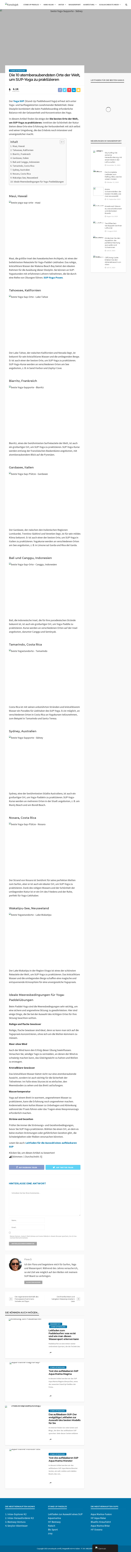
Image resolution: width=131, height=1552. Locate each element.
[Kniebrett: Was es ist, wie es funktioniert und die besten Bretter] (98, 205)
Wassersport (75, 4)
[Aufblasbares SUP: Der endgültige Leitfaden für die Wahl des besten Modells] (25, 1407)
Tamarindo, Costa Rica (23, 165)
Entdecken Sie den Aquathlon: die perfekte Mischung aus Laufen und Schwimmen (112, 242)
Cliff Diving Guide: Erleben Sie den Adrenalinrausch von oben (113, 261)
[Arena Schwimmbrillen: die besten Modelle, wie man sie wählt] (98, 191)
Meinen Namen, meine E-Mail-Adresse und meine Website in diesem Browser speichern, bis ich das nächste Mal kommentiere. (43, 1237)
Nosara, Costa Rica (22, 173)
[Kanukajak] (11, 5)
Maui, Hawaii (19, 146)
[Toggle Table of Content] (61, 142)
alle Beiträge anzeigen (33, 1282)
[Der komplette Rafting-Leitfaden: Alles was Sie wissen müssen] (98, 171)
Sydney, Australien (21, 169)
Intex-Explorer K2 (16, 1514)
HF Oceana (96, 1529)
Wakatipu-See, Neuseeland (25, 177)
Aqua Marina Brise (100, 1525)
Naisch (51, 1525)
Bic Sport (53, 1529)
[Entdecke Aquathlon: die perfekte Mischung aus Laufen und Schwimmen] (98, 237)
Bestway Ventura (16, 1521)
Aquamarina (54, 1518)
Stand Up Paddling (17, 70)
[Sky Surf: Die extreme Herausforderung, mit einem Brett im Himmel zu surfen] (98, 152)
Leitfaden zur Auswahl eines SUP (65, 1514)
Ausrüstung (88, 4)
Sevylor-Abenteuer (17, 1525)
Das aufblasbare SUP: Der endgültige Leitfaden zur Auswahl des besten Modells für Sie (64, 1418)
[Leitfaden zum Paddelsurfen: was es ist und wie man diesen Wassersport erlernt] (25, 1320)
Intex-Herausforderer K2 (20, 1518)
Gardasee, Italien (21, 158)
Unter (61, 4)
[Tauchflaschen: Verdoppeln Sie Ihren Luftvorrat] (98, 222)
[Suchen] (126, 4)
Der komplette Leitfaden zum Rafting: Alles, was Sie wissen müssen (113, 175)
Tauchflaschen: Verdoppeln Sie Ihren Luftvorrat (113, 225)
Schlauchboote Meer (109, 4)
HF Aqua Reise (98, 1518)
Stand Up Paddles (31, 4)
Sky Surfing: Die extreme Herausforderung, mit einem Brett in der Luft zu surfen (113, 157)
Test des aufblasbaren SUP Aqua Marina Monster (63, 1459)
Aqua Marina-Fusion (101, 1514)
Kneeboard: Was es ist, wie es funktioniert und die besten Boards (113, 209)
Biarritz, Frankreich (22, 154)
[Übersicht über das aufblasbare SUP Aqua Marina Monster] (25, 1450)
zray (50, 1533)
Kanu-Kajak (49, 4)
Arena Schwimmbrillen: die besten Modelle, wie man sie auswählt (113, 192)
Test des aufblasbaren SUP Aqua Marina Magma (63, 1372)
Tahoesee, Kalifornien (23, 150)
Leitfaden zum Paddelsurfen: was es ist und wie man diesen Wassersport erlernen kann (64, 1334)
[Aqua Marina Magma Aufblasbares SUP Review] (25, 1363)
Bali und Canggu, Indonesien (26, 161)
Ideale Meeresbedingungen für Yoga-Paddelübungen (39, 181)
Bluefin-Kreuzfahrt (101, 1521)
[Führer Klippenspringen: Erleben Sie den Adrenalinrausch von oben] (98, 256)
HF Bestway (54, 1521)
